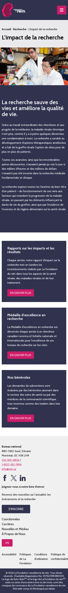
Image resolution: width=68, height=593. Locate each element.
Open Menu (61, 10)
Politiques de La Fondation (25, 559)
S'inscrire (16, 509)
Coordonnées (11, 519)
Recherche (19, 29)
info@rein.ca (9, 469)
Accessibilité (9, 554)
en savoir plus (20, 292)
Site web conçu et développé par (34, 588)
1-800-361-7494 (11, 464)
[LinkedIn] (23, 478)
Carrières (8, 524)
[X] (14, 478)
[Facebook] (5, 478)
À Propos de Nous (13, 534)
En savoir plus (20, 418)
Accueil (6, 29)
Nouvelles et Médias (15, 529)
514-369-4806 (10, 460)
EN (7, 542)
